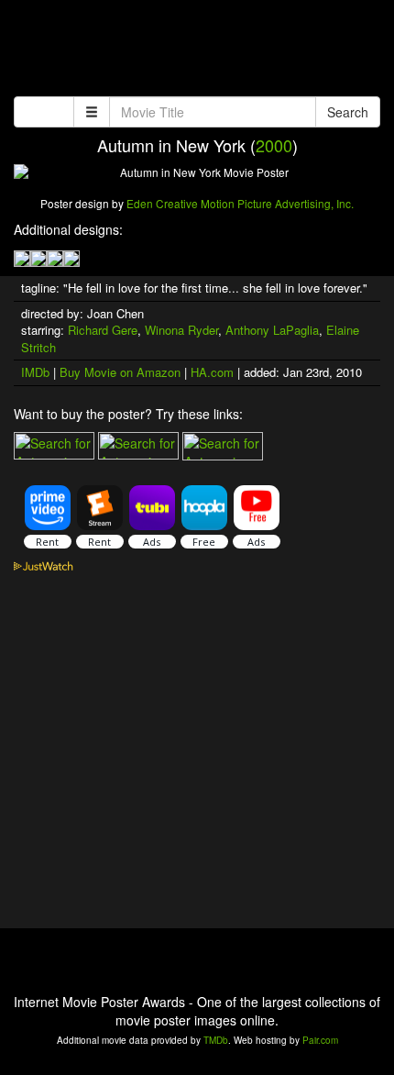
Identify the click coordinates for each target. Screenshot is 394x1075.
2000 (274, 145)
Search (347, 112)
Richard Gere (102, 329)
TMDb (215, 1040)
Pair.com (320, 1040)
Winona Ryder (181, 329)
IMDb (35, 372)
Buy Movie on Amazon (120, 372)
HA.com (212, 372)
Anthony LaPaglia (272, 329)
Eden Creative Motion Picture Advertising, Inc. (240, 203)
